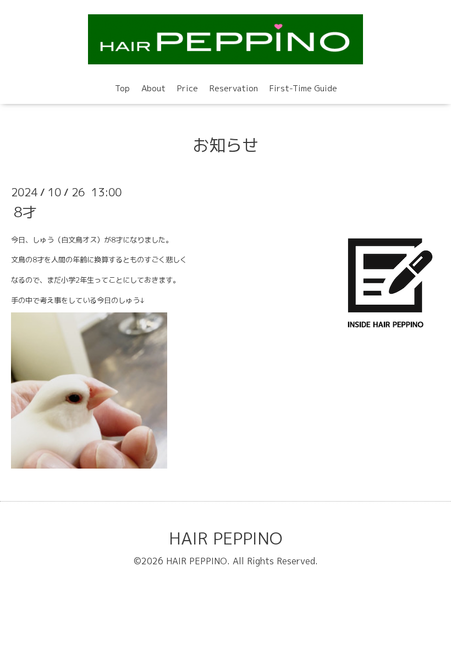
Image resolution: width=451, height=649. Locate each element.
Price (187, 88)
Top (122, 88)
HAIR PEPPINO (225, 538)
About (153, 88)
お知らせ (225, 145)
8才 (25, 211)
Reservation (234, 88)
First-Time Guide (303, 88)
